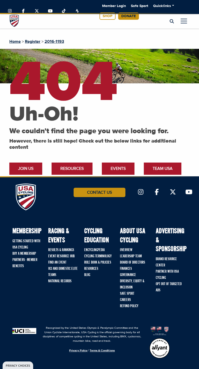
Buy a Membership (24, 254)
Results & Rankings (61, 250)
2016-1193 (54, 41)
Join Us (25, 168)
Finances (126, 269)
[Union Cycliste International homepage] (24, 330)
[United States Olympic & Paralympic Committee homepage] (160, 330)
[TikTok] (63, 11)
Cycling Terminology (98, 256)
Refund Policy (129, 306)
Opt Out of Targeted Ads (169, 287)
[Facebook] (23, 11)
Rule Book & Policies (97, 262)
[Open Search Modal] (172, 21)
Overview (126, 250)
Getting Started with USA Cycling (26, 244)
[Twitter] (36, 11)
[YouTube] (50, 11)
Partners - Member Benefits (24, 263)
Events (118, 168)
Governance (128, 275)
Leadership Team (131, 256)
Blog (87, 275)
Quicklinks (162, 6)
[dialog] (18, 365)
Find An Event (57, 262)
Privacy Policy (78, 350)
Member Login (114, 6)
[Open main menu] (184, 21)
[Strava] (77, 11)
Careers (125, 300)
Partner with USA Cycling (167, 275)
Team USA (163, 168)
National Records (60, 281)
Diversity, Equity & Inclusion (132, 284)
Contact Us (99, 192)
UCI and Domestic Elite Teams (63, 272)
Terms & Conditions (102, 350)
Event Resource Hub (61, 256)
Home (15, 41)
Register (32, 41)
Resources (72, 168)
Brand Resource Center (166, 262)
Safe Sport (139, 6)
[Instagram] (9, 11)
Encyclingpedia (94, 250)
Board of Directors (132, 262)
